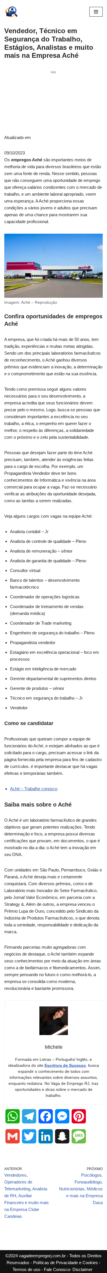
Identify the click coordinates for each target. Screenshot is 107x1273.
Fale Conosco (57, 1269)
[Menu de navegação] (96, 12)
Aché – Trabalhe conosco (33, 788)
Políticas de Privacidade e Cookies (65, 1262)
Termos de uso (26, 1269)
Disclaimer (82, 1269)
